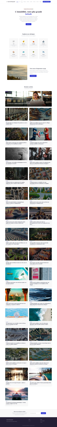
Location (31, 1)
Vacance (37, 1)
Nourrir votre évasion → (46, 1)
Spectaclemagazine (10, 1)
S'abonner (43, 413)
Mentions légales (42, 420)
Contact (41, 422)
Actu (19, 1)
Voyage (40, 1)
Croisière (28, 1)
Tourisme (34, 1)
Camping (24, 1)
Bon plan (22, 2)
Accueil (17, 1)
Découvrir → (28, 24)
